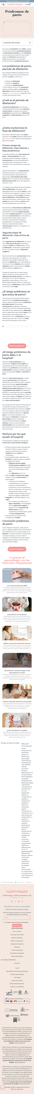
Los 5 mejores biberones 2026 (17, 586)
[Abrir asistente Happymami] (3, 1087)
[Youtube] (18, 901)
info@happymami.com (17, 897)
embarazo (7, 139)
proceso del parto (13, 93)
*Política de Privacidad (17, 928)
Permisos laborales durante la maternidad (17, 701)
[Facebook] (11, 901)
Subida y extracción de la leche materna (17, 643)
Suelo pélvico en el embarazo (17, 614)
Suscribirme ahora (17, 925)
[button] (3, 4)
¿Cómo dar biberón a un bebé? (17, 730)
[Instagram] (15, 901)
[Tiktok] (22, 901)
